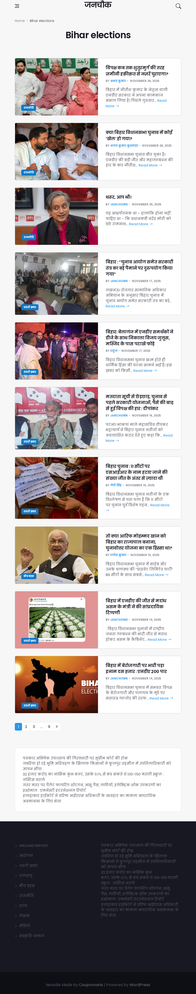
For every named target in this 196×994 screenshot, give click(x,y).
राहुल (113, 351)
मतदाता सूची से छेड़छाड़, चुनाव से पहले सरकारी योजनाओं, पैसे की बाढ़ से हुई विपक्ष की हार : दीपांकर (139, 402)
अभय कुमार (118, 81)
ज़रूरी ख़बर (30, 307)
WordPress (140, 985)
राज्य (23, 905)
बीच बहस (29, 576)
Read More (149, 165)
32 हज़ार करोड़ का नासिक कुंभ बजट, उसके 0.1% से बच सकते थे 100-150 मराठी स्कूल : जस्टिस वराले (139, 878)
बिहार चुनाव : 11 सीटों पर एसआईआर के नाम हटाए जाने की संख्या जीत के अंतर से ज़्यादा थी (136, 472)
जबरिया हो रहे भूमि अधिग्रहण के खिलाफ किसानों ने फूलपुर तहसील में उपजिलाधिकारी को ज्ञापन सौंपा (138, 861)
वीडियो (24, 925)
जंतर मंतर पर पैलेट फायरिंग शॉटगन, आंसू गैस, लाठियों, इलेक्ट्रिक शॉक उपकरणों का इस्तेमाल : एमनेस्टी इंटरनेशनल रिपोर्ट (135, 894)
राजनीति (29, 108)
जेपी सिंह (116, 485)
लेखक (24, 915)
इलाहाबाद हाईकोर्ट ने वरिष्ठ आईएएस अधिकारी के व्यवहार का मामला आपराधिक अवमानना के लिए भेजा (140, 910)
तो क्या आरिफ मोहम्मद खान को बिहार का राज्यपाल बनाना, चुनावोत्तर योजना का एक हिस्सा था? (139, 542)
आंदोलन (26, 855)
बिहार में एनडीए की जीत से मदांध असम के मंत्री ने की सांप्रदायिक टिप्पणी (136, 607)
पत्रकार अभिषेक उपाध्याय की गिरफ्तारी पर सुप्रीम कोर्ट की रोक (75, 758)
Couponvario (91, 985)
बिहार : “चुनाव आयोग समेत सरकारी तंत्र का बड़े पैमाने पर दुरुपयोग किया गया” (139, 268)
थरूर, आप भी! (119, 197)
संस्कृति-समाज (31, 935)
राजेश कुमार (118, 555)
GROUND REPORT (33, 845)
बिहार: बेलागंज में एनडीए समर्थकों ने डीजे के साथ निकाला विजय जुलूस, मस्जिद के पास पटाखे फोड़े (139, 338)
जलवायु (25, 875)
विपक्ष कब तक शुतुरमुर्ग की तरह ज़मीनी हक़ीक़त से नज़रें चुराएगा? (137, 71)
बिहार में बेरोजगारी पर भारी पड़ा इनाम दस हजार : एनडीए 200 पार (136, 668)
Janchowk (119, 204)
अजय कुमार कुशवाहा (124, 146)
